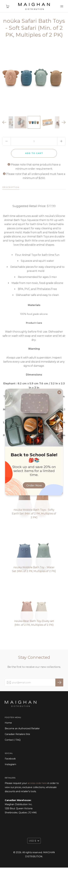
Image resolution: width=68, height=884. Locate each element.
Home (8, 722)
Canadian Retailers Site (17, 734)
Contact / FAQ (13, 739)
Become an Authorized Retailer (22, 728)
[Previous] (4, 122)
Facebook (10, 758)
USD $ (32, 840)
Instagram (10, 764)
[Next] (63, 122)
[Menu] (61, 6)
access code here (37, 783)
